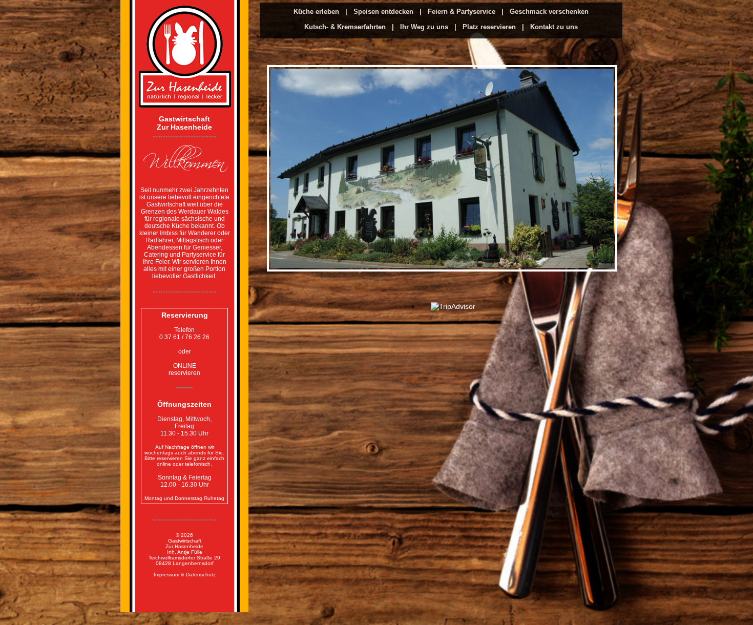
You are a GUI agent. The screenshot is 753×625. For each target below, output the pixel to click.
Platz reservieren (490, 27)
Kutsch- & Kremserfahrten (346, 27)
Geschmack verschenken (549, 11)
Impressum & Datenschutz (185, 574)
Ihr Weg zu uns (425, 27)
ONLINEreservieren (184, 369)
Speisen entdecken (384, 11)
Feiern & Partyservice (462, 11)
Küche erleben (317, 11)
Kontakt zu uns (554, 27)
